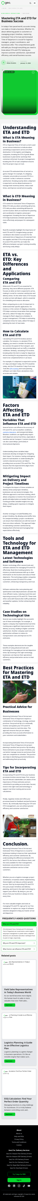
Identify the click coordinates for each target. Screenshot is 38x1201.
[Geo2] (6, 3)
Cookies (19, 1145)
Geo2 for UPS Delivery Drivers (19, 1159)
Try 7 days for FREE (19, 1174)
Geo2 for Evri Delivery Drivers (19, 1162)
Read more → (9, 1005)
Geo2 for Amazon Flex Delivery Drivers (19, 1154)
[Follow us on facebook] (9, 1185)
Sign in (19, 1180)
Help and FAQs (19, 1136)
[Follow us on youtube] (28, 1185)
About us (19, 1134)
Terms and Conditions (19, 1142)
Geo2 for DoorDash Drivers (19, 1168)
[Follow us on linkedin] (14, 1185)
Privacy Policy (19, 1139)
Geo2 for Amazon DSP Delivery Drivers (19, 1157)
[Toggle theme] (30, 3)
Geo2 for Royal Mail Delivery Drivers (19, 1165)
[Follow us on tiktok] (24, 1185)
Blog (5, 8)
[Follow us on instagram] (19, 1185)
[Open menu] (35, 3)
